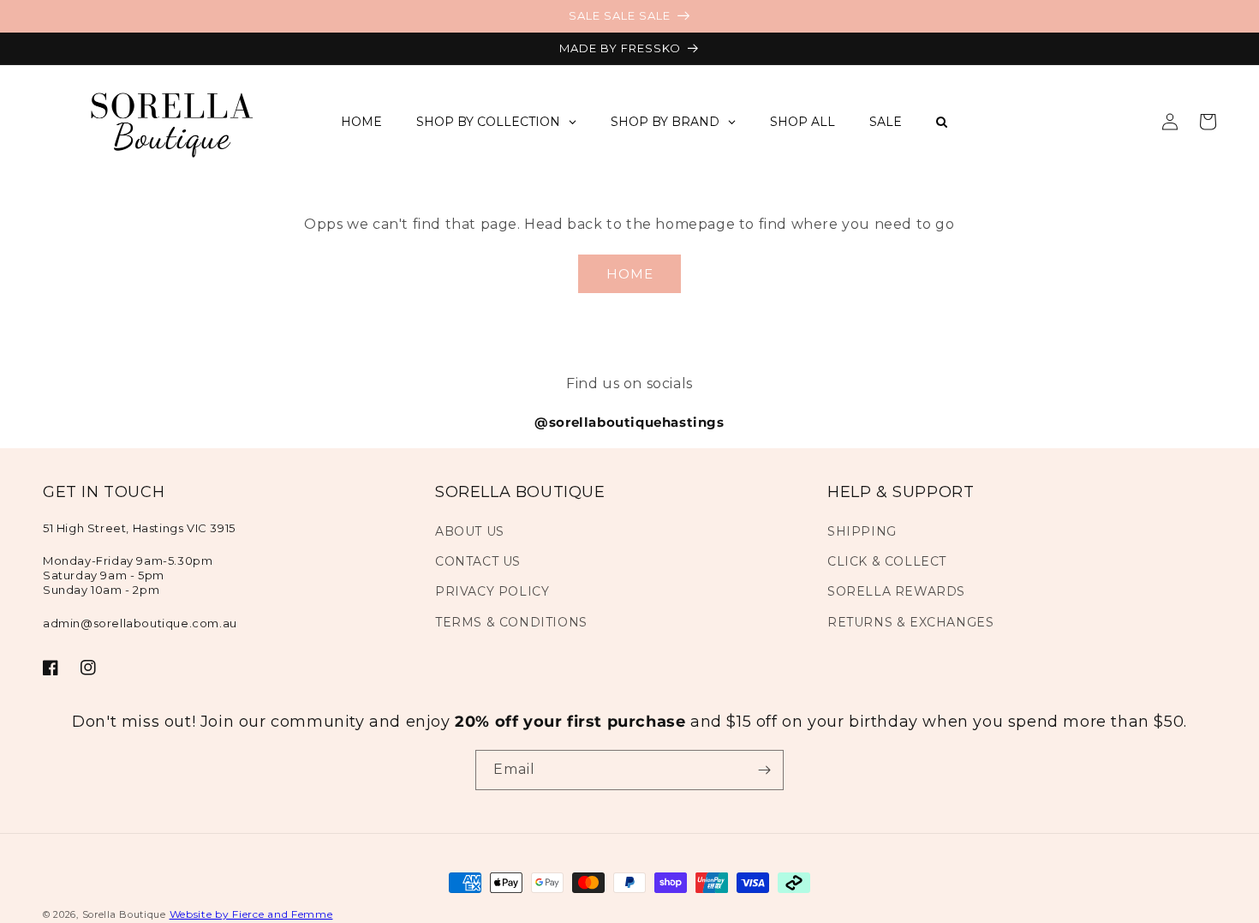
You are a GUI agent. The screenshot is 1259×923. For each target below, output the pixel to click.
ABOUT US (469, 531)
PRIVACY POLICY (492, 591)
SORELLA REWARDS (896, 591)
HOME (629, 274)
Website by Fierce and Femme (251, 914)
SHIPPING (862, 531)
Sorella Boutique (124, 914)
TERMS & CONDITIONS (511, 622)
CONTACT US (478, 561)
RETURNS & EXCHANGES (910, 622)
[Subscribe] (764, 770)
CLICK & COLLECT (886, 561)
